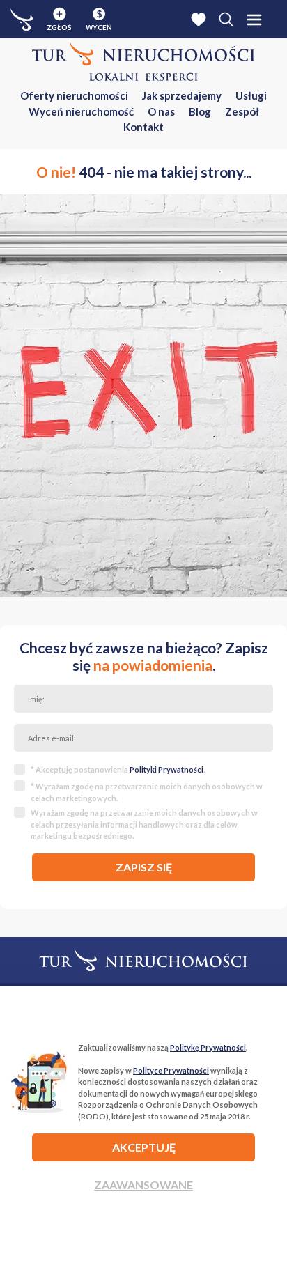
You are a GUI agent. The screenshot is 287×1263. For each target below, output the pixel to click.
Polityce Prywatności (171, 1070)
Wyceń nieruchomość (81, 111)
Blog (200, 111)
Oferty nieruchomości (74, 95)
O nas (161, 111)
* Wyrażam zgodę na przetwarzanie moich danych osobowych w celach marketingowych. (147, 792)
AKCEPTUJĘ (144, 1147)
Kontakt (143, 127)
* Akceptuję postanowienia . (118, 769)
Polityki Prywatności (166, 769)
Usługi (251, 95)
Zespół (242, 111)
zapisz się (144, 867)
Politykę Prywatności (208, 1047)
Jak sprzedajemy (182, 95)
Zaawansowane (143, 1184)
